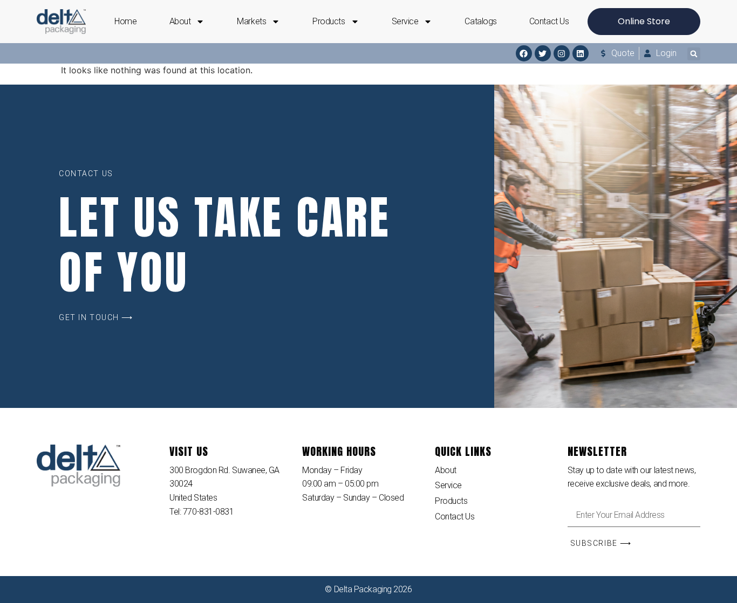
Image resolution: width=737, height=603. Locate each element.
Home (125, 21)
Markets (251, 21)
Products (328, 21)
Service (405, 21)
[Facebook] (524, 53)
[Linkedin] (580, 53)
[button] (693, 53)
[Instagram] (562, 53)
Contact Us (549, 21)
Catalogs (480, 21)
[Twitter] (543, 53)
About (180, 21)
